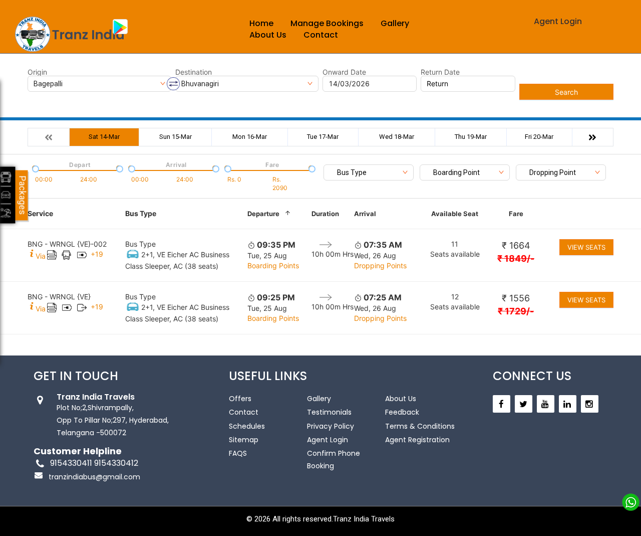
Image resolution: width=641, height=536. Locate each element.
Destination (193, 72)
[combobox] (369, 172)
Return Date (440, 72)
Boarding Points (273, 265)
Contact (320, 35)
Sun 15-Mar (175, 136)
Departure (263, 214)
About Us (267, 35)
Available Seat (454, 214)
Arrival (365, 214)
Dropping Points (380, 265)
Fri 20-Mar (539, 136)
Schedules (247, 426)
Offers (240, 399)
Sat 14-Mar (104, 136)
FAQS (238, 453)
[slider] (34, 167)
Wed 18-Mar (396, 136)
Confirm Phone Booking (333, 459)
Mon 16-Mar (249, 136)
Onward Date (344, 72)
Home (261, 23)
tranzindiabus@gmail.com (94, 477)
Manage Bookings (327, 23)
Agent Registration (417, 440)
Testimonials (329, 412)
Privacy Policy (330, 426)
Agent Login (558, 21)
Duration (325, 214)
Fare (516, 214)
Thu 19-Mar (471, 136)
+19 (97, 254)
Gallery (395, 23)
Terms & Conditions (420, 426)
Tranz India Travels (364, 518)
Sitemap (243, 440)
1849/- (515, 258)
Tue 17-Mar (323, 136)
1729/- (516, 311)
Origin (37, 72)
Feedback (402, 412)
